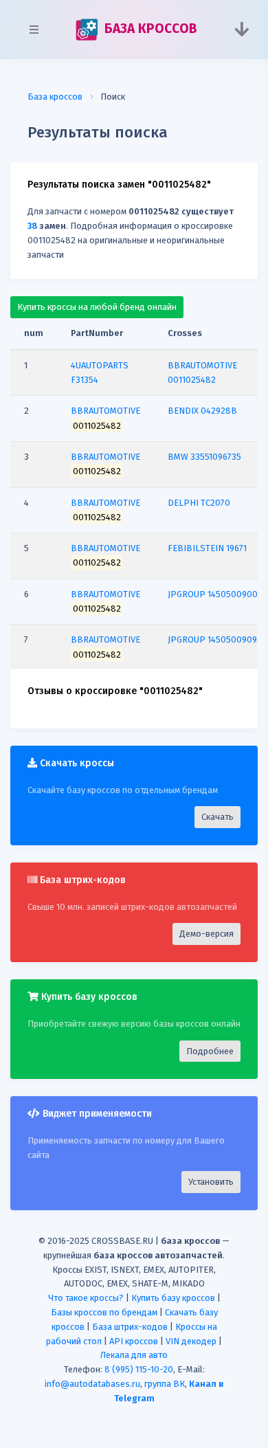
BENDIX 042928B (202, 410)
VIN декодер (191, 1341)
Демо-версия (206, 933)
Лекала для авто (134, 1355)
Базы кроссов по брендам (104, 1312)
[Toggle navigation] (241, 30)
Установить (211, 1182)
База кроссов (54, 96)
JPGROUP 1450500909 (212, 639)
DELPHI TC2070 (199, 503)
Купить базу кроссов (173, 1298)
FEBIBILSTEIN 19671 (207, 548)
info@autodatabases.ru (92, 1384)
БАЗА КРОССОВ (149, 28)
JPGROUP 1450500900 (213, 594)
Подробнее (210, 1051)
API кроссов (133, 1341)
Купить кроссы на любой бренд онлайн (97, 307)
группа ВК (164, 1384)
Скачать (217, 817)
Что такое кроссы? (86, 1298)
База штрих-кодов (130, 1327)
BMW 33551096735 (204, 457)
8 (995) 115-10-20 (138, 1369)
